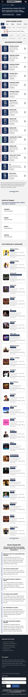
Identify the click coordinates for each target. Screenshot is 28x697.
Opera (24, 38)
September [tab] (8, 27)
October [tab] (13, 27)
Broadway (4, 38)
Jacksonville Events (5, 5)
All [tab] (2, 24)
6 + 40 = (3, 686)
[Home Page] (14, 2)
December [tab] (24, 27)
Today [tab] (7, 24)
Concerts (11, 35)
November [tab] (19, 27)
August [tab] (3, 27)
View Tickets (25, 46)
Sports (24, 35)
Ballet (19, 38)
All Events (4, 35)
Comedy (18, 35)
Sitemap (12, 694)
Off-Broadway (12, 38)
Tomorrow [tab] (19, 24)
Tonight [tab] (12, 24)
